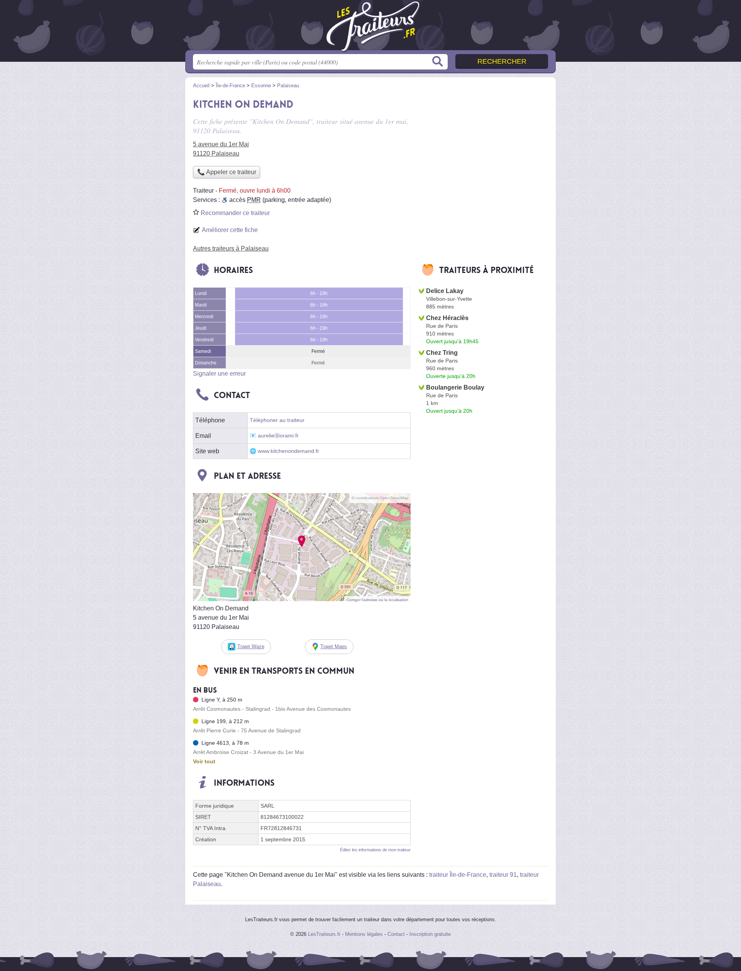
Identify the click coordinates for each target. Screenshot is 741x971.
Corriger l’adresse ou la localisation (377, 600)
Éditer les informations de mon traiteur (375, 849)
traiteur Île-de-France (457, 874)
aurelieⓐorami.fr (278, 436)
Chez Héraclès (447, 318)
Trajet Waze (250, 646)
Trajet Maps (333, 646)
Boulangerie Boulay (455, 387)
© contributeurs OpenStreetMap (380, 498)
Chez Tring (442, 352)
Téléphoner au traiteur (277, 420)
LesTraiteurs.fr (324, 934)
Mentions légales (364, 934)
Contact (396, 934)
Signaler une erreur (219, 373)
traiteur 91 (503, 874)
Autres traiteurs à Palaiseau (231, 248)
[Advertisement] (483, 149)
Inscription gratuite (430, 934)
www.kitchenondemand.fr (288, 451)
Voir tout (204, 761)
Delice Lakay (445, 291)
